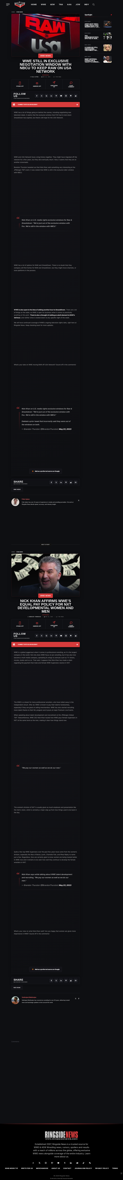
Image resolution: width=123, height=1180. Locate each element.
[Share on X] (56, 482)
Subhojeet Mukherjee (35, 616)
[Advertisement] (27, 249)
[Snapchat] (71, 96)
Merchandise (42, 1168)
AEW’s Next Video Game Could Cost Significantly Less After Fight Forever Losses (92, 25)
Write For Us (27, 1168)
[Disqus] (45, 1072)
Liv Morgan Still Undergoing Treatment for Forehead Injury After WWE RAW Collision (91, 49)
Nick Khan (17, 987)
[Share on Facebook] (51, 482)
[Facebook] (37, 96)
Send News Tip (11, 1168)
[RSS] (90, 1163)
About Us (56, 1168)
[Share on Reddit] (71, 482)
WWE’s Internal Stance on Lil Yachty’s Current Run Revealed (92, 61)
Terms (115, 1168)
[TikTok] (83, 1163)
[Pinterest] (56, 96)
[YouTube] (61, 96)
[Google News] (46, 96)
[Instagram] (66, 96)
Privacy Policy (102, 1168)
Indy (86, 4)
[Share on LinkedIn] (61, 482)
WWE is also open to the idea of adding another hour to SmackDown (39, 310)
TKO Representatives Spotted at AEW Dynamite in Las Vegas (92, 37)
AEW (52, 4)
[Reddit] (76, 96)
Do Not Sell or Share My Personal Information (61, 1178)
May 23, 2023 (65, 429)
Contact (67, 1168)
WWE (43, 4)
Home (34, 4)
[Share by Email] (76, 482)
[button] (94, 4)
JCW (78, 4)
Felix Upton (34, 77)
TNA (61, 4)
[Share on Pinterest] (66, 482)
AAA (69, 4)
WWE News (19, 12)
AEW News (88, 21)
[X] (41, 96)
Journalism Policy (83, 1168)
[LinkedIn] (51, 96)
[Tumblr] (64, 1163)
